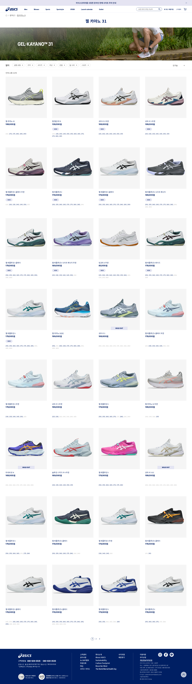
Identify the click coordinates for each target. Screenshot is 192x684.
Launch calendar (87, 9)
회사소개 (99, 654)
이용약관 (143, 654)
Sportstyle (60, 9)
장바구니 (185, 9)
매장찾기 (122, 657)
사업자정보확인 (144, 677)
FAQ (81, 666)
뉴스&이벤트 (84, 660)
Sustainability (101, 660)
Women (36, 9)
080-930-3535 (49, 661)
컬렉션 (12, 15)
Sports (48, 9)
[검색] (159, 9)
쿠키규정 (143, 657)
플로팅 (183, 674)
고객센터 (83, 654)
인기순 (175, 65)
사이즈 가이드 (85, 669)
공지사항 (83, 657)
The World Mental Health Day (106, 669)
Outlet (101, 9)
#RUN (72, 9)
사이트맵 (122, 654)
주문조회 (83, 663)
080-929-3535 (33, 661)
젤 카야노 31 (21, 15)
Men (25, 9)
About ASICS (101, 657)
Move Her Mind (101, 666)
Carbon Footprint (103, 663)
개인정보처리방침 (146, 660)
